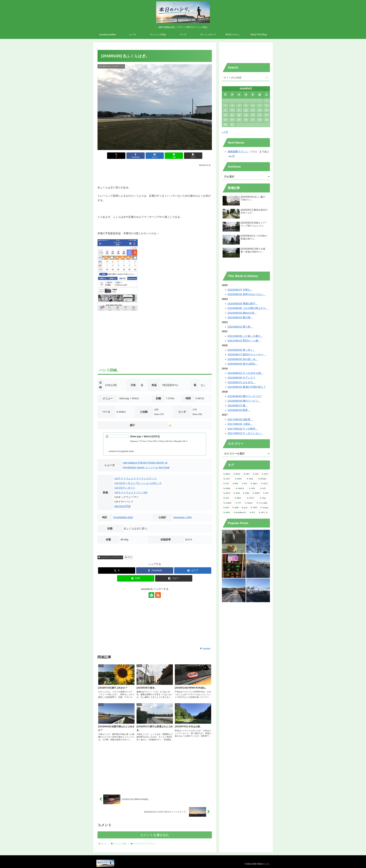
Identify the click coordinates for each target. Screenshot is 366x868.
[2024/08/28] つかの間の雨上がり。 (248, 308)
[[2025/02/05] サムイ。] (234, 590)
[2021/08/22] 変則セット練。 (244, 340)
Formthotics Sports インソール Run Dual (146, 467)
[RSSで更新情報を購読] (158, 595)
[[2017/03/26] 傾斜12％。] (234, 566)
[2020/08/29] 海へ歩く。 (241, 349)
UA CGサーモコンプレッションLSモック (138, 483)
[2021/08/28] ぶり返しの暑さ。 (245, 336)
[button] (193, 155)
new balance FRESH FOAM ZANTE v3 (145, 462)
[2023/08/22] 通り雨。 (240, 326)
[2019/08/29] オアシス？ (241, 377)
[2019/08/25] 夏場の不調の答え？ (247, 387)
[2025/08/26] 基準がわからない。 (247, 294)
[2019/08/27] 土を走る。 (241, 382)
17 (232, 115)
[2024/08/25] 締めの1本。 (242, 312)
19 (245, 115)
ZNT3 (130, 557)
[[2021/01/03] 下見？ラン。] (258, 566)
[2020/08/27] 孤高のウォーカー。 (247, 354)
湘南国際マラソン (238, 151)
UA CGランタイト (125, 487)
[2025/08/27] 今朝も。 (240, 289)
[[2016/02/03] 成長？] (258, 542)
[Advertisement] (155, 175)
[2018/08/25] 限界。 (239, 410)
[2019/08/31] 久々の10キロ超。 (245, 373)
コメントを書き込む (154, 835)
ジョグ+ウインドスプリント (111, 557)
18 (239, 115)
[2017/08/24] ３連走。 (240, 424)
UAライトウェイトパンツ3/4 (131, 492)
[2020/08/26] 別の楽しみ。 (243, 359)
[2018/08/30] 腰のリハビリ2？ (245, 396)
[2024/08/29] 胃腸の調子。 (243, 303)
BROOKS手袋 (123, 506)
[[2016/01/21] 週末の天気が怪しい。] (258, 590)
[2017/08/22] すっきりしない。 (245, 433)
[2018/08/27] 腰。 (238, 405)
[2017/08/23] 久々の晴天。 (243, 428)
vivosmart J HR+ (182, 517)
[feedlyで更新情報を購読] (151, 595)
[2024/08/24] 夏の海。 (240, 317)
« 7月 (225, 132)
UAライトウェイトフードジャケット (136, 478)
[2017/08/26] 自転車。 (240, 419)
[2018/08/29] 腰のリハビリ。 (244, 400)
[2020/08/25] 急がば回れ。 (243, 363)
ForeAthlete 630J (123, 517)
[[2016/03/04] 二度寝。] (234, 542)
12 (245, 110)
